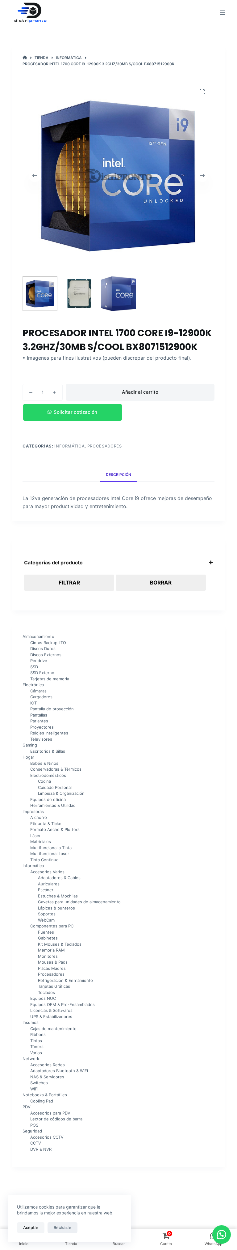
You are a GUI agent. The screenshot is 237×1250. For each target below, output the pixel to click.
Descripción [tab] (118, 474)
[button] (118, 412)
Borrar (161, 583)
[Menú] (222, 12)
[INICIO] (25, 57)
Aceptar (30, 1227)
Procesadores (104, 445)
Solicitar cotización (75, 412)
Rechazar (62, 1227)
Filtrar (69, 583)
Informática (69, 445)
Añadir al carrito (140, 392)
